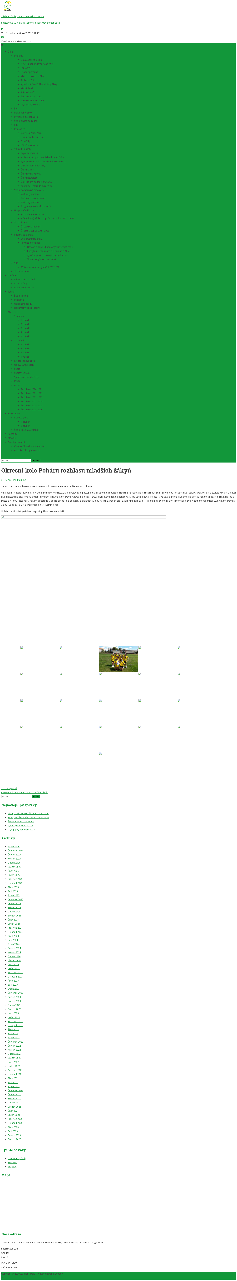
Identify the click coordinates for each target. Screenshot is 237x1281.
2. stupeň (19, 340)
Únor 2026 (13, 870)
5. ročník (25, 336)
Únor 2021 (13, 1110)
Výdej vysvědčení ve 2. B (20, 825)
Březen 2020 (14, 1139)
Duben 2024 (14, 956)
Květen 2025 (14, 907)
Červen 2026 (14, 854)
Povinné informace (30, 242)
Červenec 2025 (15, 899)
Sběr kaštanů (27, 92)
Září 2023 (13, 984)
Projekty (18, 55)
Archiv (17, 385)
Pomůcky (25, 141)
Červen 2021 (14, 1094)
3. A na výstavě (9, 788)
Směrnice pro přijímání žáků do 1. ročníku (42, 157)
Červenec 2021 (15, 1090)
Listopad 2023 (15, 976)
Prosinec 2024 (15, 927)
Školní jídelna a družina (26, 429)
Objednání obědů (23, 303)
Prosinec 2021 (15, 1070)
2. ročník (25, 324)
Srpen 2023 (14, 988)
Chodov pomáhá (29, 71)
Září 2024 (13, 939)
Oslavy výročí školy (24, 364)
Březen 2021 (14, 1106)
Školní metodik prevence (33, 198)
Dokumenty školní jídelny (27, 307)
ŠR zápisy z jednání (30, 226)
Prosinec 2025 (15, 878)
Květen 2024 (14, 952)
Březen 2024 (14, 960)
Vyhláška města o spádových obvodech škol (44, 161)
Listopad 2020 (15, 1122)
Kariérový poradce (30, 202)
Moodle (12, 437)
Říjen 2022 (13, 1029)
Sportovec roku (22, 372)
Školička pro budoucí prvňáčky (36, 181)
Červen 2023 (14, 996)
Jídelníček (19, 299)
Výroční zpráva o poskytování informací (47, 255)
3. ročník (25, 328)
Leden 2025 (14, 923)
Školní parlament (16, 442)
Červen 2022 (14, 1045)
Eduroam (25, 67)
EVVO (17, 381)
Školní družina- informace (21, 821)
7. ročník (25, 348)
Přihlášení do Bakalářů (26, 116)
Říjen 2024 (13, 935)
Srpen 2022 (14, 1037)
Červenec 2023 (15, 992)
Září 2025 (13, 891)
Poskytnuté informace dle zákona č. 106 (48, 250)
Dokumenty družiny (24, 287)
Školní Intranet (21, 271)
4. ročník (25, 332)
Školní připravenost (31, 173)
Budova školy (21, 417)
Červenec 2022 (15, 1041)
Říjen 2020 (13, 1127)
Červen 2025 (14, 903)
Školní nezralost (29, 177)
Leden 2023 (14, 1017)
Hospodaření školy (24, 210)
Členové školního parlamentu (29, 446)
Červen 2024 (14, 948)
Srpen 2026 (14, 846)
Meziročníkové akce (24, 360)
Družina (12, 275)
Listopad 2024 (15, 931)
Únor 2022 (13, 1062)
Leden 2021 (14, 1114)
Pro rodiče (19, 128)
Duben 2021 (14, 1102)
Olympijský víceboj (30, 104)
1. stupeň (19, 316)
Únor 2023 (13, 1013)
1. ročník (25, 320)
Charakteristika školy (31, 238)
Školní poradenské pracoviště (29, 189)
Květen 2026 (14, 858)
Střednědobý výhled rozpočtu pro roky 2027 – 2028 (47, 218)
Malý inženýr (27, 88)
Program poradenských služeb (36, 206)
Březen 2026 (14, 866)
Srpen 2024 (14, 944)
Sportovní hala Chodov (32, 100)
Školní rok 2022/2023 (32, 397)
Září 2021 (13, 1082)
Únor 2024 (13, 964)
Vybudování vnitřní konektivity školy (39, 84)
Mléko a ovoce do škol (32, 76)
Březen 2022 (14, 1057)
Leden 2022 (14, 1066)
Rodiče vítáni (27, 80)
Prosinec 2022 (15, 1021)
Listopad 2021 (15, 1074)
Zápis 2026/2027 (29, 153)
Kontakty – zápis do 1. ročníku (36, 185)
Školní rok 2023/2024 (32, 401)
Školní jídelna (21, 295)
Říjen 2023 (13, 980)
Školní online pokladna (25, 120)
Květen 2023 (14, 1001)
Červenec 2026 (15, 850)
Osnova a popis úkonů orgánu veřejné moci (50, 246)
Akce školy (13, 312)
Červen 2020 (14, 1135)
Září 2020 (13, 1131)
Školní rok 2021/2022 (32, 393)
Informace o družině (24, 279)
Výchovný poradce (30, 193)
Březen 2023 (14, 1009)
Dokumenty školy (23, 112)
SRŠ (16, 263)
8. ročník (25, 352)
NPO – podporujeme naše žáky (37, 63)
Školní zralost (28, 169)
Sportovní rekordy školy (26, 377)
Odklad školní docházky (33, 165)
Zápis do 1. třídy (22, 149)
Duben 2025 (14, 911)
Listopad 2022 (15, 1025)
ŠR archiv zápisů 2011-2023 (35, 230)
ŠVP (16, 108)
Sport (17, 368)
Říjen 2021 (13, 1078)
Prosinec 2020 (15, 1118)
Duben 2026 (14, 862)
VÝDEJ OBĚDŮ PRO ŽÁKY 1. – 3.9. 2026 (28, 813)
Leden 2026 (14, 874)
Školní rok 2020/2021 (32, 389)
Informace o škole (23, 234)
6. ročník (25, 344)
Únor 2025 (13, 919)
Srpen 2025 (14, 895)
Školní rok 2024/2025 (32, 405)
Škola (10, 51)
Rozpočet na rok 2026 (32, 214)
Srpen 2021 (14, 1086)
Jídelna (11, 291)
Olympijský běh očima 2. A (21, 829)
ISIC (16, 124)
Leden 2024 (14, 968)
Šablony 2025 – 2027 (31, 96)
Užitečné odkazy (29, 145)
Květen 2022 (14, 1049)
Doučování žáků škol (32, 59)
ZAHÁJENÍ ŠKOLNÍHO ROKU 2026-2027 (28, 817)
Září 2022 (13, 1033)
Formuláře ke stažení (32, 137)
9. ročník (25, 356)
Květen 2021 (14, 1098)
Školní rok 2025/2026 (32, 409)
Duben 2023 (14, 1005)
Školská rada (20, 222)
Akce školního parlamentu (27, 450)
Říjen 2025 (13, 887)
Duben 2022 (14, 1053)
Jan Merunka (19, 479)
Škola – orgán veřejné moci (41, 259)
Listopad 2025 (15, 883)
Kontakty (12, 433)
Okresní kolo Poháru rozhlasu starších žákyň (24, 792)
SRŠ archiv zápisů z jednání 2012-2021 (41, 267)
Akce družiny (20, 283)
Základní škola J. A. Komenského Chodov (22, 16)
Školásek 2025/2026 (31, 132)
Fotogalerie (14, 413)
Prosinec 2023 (15, 972)
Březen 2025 (14, 915)
